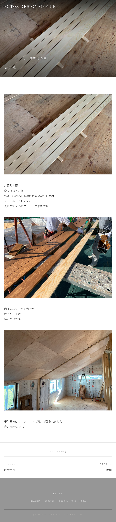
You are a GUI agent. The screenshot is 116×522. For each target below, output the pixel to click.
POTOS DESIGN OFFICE (30, 6)
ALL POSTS (58, 452)
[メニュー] (109, 6)
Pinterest (63, 500)
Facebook (49, 500)
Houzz (82, 500)
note (73, 500)
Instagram (35, 500)
